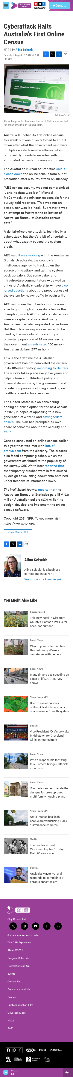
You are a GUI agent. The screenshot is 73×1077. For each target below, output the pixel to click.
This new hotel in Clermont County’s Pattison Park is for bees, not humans (48, 621)
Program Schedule (18, 958)
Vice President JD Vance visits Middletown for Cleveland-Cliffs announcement (49, 735)
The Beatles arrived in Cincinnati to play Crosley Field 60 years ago (47, 849)
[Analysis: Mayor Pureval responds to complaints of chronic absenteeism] (16, 875)
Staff (10, 1028)
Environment (37, 612)
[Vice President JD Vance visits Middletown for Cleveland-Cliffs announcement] (16, 732)
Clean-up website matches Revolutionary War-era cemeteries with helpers (47, 650)
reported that (54, 465)
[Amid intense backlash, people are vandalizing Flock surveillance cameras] (16, 818)
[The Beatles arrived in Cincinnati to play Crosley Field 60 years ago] (16, 846)
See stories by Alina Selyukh (43, 579)
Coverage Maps (16, 1012)
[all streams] (68, 1072)
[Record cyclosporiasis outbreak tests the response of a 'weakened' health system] (16, 704)
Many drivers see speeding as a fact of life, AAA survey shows (49, 678)
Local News (36, 640)
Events (11, 973)
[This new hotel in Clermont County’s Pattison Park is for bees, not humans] (16, 619)
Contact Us (13, 981)
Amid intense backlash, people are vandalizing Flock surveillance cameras (48, 820)
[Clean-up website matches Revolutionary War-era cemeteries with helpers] (16, 647)
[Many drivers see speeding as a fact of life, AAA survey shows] (16, 676)
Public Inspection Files (20, 1004)
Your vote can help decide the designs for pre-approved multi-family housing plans (49, 792)
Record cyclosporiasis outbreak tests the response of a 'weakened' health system (49, 707)
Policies (11, 997)
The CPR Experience (19, 942)
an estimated (37, 344)
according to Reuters (52, 368)
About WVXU (15, 950)
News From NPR (18, 532)
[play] (5, 1072)
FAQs (10, 1020)
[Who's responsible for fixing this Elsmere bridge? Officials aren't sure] (16, 761)
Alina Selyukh (24, 49)
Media (33, 839)
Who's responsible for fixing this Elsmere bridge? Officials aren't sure (49, 764)
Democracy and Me (18, 989)
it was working (29, 255)
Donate (61, 5)
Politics (34, 725)
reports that (46, 489)
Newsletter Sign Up (18, 965)
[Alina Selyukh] (12, 565)
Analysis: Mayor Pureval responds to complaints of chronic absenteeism (47, 877)
